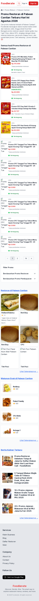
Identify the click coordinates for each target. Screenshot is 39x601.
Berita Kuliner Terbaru (11, 450)
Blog (4, 538)
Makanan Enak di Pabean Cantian (17, 378)
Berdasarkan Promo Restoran (15, 273)
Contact (6, 560)
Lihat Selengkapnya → (29, 371)
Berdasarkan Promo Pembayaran (17, 279)
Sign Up (33, 3)
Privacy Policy (8, 563)
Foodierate (8, 3)
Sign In (24, 3)
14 (26, 258)
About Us (7, 556)
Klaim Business (9, 535)
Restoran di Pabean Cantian (14, 290)
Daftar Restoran (9, 541)
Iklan (5, 545)
